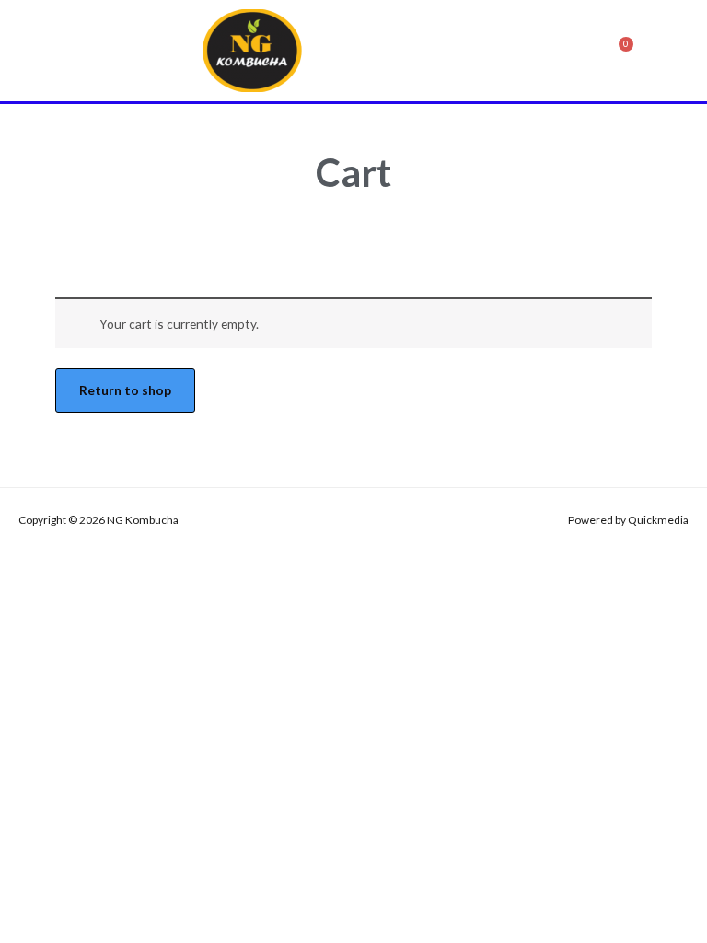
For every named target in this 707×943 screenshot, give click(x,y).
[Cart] (621, 51)
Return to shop (125, 390)
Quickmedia (658, 520)
